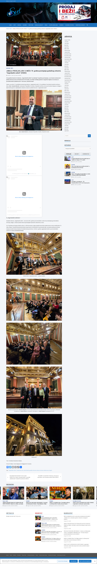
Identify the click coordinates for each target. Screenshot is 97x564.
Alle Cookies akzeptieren (85, 561)
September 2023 (68, 101)
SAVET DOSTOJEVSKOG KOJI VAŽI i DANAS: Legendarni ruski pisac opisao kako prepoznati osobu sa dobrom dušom (59, 504)
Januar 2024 (67, 94)
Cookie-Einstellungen (63, 561)
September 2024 (68, 80)
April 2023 (67, 109)
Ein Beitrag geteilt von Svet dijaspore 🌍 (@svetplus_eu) (24, 173)
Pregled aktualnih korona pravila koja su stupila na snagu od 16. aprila (80, 159)
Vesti (15, 25)
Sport (78, 501)
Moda (46, 25)
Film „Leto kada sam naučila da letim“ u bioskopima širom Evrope (80, 167)
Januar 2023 (67, 115)
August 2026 (67, 40)
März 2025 (67, 69)
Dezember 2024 (68, 74)
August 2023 (67, 102)
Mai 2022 (66, 129)
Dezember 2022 (68, 116)
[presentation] (88, 485)
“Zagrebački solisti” (12, 470)
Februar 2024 (67, 92)
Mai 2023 (66, 108)
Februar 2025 (67, 71)
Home (10, 25)
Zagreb (50, 470)
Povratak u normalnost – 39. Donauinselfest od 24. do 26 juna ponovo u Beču (81, 183)
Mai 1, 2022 (75, 169)
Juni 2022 (67, 127)
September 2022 (68, 122)
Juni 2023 (67, 106)
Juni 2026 (67, 43)
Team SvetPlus (18, 75)
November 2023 (68, 97)
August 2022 (67, 123)
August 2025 (67, 60)
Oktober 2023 (67, 99)
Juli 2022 (66, 125)
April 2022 (67, 130)
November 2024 (68, 76)
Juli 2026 (66, 41)
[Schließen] (94, 561)
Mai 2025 (66, 66)
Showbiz (25, 25)
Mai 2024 (66, 87)
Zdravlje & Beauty (39, 25)
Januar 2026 (67, 52)
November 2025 (68, 55)
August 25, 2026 (7, 505)
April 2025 (67, 67)
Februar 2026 (67, 50)
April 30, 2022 (75, 161)
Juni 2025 (67, 64)
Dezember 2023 (68, 95)
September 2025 (68, 59)
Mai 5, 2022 (75, 184)
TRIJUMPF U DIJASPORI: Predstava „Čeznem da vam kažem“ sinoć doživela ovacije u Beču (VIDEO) (48, 476)
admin (80, 161)
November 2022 (68, 118)
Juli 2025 (66, 62)
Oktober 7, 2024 (10, 75)
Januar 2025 (67, 73)
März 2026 (67, 48)
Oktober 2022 (67, 120)
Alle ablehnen (73, 561)
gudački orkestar (32, 470)
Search (89, 135)
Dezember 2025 (68, 53)
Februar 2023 (67, 113)
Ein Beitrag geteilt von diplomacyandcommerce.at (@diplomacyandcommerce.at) (24, 214)
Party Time (31, 25)
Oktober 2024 (67, 78)
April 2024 (67, 88)
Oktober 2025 (67, 57)
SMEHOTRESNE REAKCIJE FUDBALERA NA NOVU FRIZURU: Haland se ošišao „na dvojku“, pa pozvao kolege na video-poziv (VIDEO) (52, 526)
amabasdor (19, 470)
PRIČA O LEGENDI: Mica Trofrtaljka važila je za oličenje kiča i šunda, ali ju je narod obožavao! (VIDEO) (36, 504)
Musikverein (46, 470)
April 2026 (67, 47)
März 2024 (67, 90)
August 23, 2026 (54, 505)
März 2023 (67, 111)
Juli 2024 (66, 83)
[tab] (69, 154)
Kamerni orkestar (40, 470)
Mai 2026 (66, 45)
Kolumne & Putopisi (69, 25)
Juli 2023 (66, 104)
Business (61, 25)
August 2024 (67, 81)
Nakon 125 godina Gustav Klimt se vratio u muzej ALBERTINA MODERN (80, 174)
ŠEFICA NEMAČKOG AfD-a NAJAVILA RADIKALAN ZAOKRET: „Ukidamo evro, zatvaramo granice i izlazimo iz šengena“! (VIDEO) (77, 518)
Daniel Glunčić (26, 470)
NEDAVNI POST (38, 513)
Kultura (19, 25)
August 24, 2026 (30, 505)
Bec (22, 470)
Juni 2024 (67, 85)
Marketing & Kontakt (80, 25)
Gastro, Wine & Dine (53, 25)
